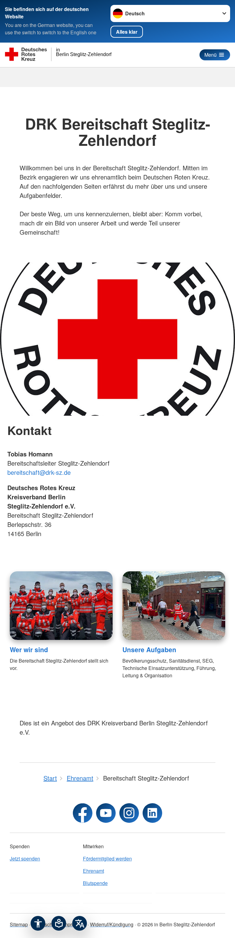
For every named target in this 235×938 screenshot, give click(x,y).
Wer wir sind (29, 649)
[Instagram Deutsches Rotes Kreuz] (129, 813)
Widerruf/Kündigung (111, 924)
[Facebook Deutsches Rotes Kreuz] (82, 813)
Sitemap (19, 924)
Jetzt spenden (25, 858)
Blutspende (95, 883)
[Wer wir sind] (61, 605)
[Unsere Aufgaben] (173, 605)
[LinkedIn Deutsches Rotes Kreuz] (152, 813)
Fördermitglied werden (107, 858)
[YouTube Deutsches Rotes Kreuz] (106, 813)
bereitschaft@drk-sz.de (39, 472)
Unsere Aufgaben (149, 649)
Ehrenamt (93, 870)
